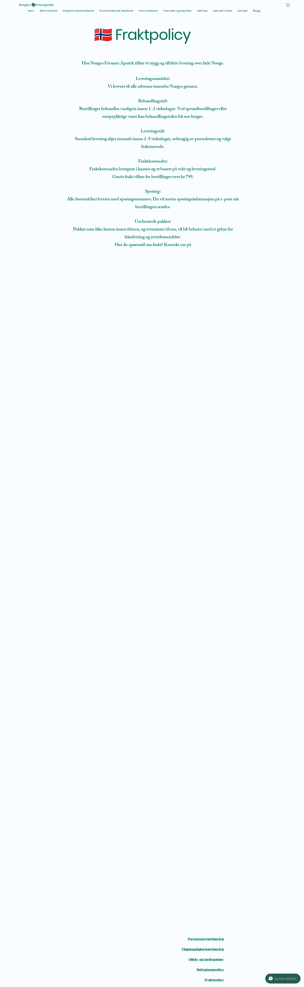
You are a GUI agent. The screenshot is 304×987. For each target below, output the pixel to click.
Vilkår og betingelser (206, 959)
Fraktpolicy (214, 980)
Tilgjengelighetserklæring (202, 949)
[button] (288, 5)
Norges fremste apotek (36, 5)
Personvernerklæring (206, 939)
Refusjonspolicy (210, 970)
